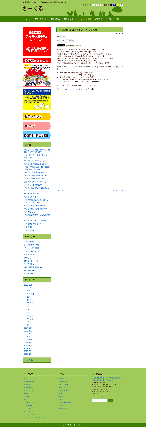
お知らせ (62, 378)
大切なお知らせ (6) (31, 251)
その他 (63, 36)
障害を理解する (29, 381)
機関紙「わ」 (63, 396)
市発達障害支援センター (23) (35, 224)
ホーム (26, 378)
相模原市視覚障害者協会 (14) (36, 175)
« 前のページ (61, 190)
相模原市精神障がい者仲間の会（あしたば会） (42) (36, 201)
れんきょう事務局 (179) (33, 185)
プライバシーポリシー (31, 414)
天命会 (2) (28, 227)
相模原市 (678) (29, 212)
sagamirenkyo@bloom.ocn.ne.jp (103, 396)
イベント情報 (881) (31, 248)
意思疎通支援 (63, 390)
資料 (25, 399)
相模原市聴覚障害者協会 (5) (35, 178)
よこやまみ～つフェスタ (67, 89)
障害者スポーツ (29, 387)
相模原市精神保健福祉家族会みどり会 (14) (37, 189)
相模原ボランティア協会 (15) (35, 221)
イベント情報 (69, 40)
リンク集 (29, 360)
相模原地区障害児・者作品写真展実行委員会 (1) (37, 216)
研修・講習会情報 (65, 402)
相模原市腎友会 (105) (32, 197)
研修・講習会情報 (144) (33, 267)
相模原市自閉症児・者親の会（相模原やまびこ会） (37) (37, 151)
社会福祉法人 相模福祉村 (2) (35, 182)
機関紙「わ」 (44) (31, 261)
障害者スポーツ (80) (32, 274)
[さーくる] (40, 9)
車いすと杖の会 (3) (31, 194)
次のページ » (118, 190)
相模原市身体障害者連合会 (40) (36, 164)
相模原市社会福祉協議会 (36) (35, 205)
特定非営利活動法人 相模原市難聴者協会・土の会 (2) (37, 168)
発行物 (26, 396)
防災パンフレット (30, 402)
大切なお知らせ (64, 387)
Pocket (91, 45)
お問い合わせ (28, 405)
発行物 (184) (29, 264)
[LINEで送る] (70, 45)
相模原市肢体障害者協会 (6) (35, 172)
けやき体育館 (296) (31, 245)
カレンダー (28, 408)
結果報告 (62, 405)
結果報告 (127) (29, 270)
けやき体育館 (63, 381)
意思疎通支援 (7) (30, 254)
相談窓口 (27, 393)
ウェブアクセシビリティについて (35, 417)
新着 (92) (27, 258)
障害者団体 (28, 384)
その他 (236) (29, 230)
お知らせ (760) (29, 242)
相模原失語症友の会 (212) (34, 161)
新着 (60, 393)
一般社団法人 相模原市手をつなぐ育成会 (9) (37, 156)
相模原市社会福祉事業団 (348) (35, 209)
